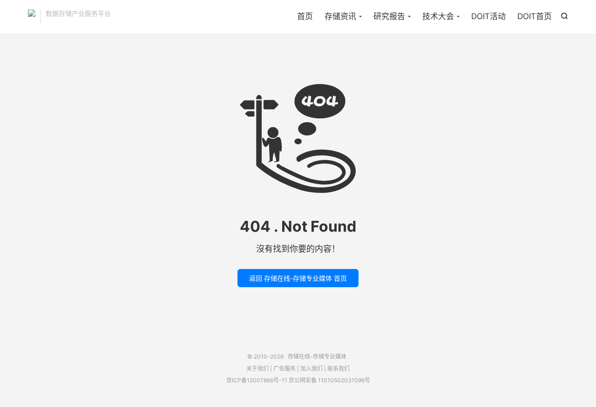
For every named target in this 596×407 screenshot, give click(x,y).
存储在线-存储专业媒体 (31, 16)
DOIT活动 (488, 16)
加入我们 (311, 368)
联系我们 (338, 368)
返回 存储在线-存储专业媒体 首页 (298, 278)
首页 (305, 16)
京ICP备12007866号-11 (256, 380)
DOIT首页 (534, 16)
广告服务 (284, 368)
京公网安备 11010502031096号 (329, 380)
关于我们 (257, 368)
